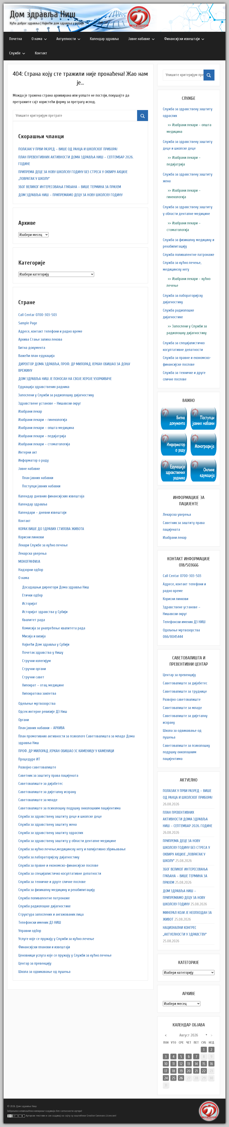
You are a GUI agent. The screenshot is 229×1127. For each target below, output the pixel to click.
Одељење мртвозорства (36, 703)
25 (173, 1078)
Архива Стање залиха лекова (40, 339)
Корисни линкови (31, 537)
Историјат (29, 603)
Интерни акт (27, 452)
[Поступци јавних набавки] (203, 410)
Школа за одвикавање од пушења (44, 972)
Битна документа (31, 348)
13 (188, 1064)
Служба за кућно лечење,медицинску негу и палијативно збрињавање (72, 849)
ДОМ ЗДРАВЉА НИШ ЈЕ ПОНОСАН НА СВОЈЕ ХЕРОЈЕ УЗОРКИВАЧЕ (65, 379)
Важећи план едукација (36, 356)
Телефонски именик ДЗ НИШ (39, 922)
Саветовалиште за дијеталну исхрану (47, 792)
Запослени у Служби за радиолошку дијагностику (56, 395)
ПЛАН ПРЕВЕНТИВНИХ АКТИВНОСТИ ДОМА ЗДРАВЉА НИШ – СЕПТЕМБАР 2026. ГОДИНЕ (187, 819)
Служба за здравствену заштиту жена (47, 824)
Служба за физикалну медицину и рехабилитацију (56, 890)
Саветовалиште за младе (37, 800)
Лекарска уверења (32, 553)
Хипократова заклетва (39, 693)
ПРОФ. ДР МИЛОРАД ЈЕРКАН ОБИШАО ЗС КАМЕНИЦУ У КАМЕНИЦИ (66, 751)
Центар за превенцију (34, 963)
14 (196, 1064)
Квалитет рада (33, 620)
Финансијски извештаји (182, 39)
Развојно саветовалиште (37, 767)
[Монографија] (203, 436)
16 (211, 1064)
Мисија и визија (34, 636)
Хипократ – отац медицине (43, 685)
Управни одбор (29, 931)
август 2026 (188, 1035)
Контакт (41, 53)
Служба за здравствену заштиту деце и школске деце (60, 816)
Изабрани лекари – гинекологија (42, 420)
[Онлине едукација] (203, 462)
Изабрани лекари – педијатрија (42, 436)
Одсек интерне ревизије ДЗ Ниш (42, 711)
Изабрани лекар (30, 411)
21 (196, 1071)
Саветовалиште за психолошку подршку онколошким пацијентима (69, 808)
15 (203, 1064)
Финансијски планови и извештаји (44, 947)
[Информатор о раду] (174, 436)
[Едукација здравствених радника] (174, 462)
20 (189, 1071)
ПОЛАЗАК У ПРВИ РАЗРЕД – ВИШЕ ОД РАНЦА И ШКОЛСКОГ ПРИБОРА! (67, 149)
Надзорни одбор (30, 570)
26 (181, 1078)
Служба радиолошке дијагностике (44, 906)
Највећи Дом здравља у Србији (45, 644)
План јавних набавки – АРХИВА (41, 728)
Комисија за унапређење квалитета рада (53, 628)
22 (204, 1071)
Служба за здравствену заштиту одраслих (50, 833)
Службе (15, 53)
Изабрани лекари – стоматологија (44, 444)
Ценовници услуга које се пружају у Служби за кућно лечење (65, 955)
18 (173, 1071)
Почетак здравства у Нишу (42, 652)
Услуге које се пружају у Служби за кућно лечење (56, 939)
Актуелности (66, 39)
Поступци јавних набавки (41, 486)
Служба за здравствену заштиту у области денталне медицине (67, 841)
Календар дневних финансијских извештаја (51, 496)
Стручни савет (33, 677)
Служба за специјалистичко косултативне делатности (59, 873)
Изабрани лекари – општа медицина (46, 428)
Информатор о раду (33, 460)
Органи (23, 720)
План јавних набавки (37, 478)
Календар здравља (104, 39)
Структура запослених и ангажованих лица (51, 914)
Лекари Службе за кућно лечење (43, 545)
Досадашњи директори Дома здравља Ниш (55, 587)
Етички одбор (32, 595)
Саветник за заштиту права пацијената (48, 775)
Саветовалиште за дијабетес (40, 783)
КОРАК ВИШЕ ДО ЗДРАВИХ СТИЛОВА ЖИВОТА (51, 529)
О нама (37, 39)
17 (165, 1071)
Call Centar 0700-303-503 (37, 315)
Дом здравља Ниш (42, 14)
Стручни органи (34, 669)
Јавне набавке (139, 39)
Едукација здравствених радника (43, 387)
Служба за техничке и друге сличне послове (52, 882)
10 (166, 1064)
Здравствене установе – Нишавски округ (49, 403)
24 (166, 1078)
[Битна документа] (174, 410)
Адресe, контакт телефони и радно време (50, 331)
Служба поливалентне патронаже (44, 898)
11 (173, 1064)
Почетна (15, 39)
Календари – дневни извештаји (42, 512)
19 (181, 1071)
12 (181, 1064)
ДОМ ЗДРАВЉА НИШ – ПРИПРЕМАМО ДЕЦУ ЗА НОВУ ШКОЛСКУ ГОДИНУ (70, 195)
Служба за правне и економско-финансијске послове (58, 865)
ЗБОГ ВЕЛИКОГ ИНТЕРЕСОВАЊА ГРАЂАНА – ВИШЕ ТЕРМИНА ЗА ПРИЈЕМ (69, 187)
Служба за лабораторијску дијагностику (48, 857)
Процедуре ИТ (29, 759)
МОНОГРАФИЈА (29, 561)
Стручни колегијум (36, 661)
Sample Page (27, 323)
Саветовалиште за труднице (185, 691)
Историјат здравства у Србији (45, 612)
